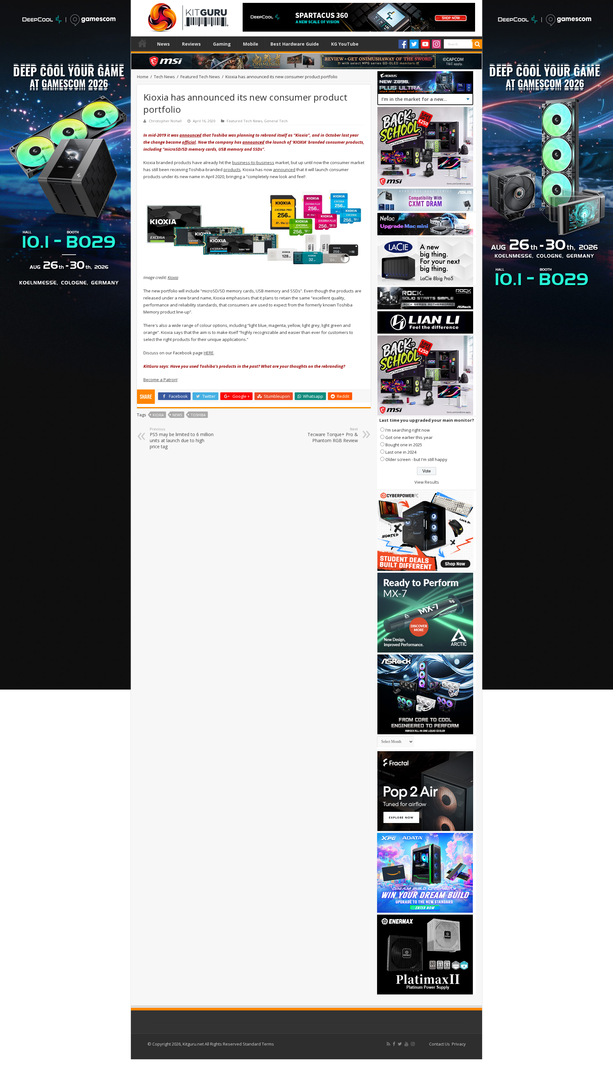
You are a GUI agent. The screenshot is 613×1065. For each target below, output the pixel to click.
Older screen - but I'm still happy (416, 459)
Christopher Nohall (165, 120)
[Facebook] (402, 44)
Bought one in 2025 (403, 445)
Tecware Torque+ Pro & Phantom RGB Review (332, 435)
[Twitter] (414, 44)
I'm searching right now (407, 430)
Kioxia (173, 277)
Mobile (250, 44)
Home (142, 43)
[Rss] (388, 1044)
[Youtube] (425, 44)
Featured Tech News (200, 76)
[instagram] (412, 1044)
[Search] (477, 44)
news (177, 414)
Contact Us (439, 1044)
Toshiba (198, 414)
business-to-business (253, 162)
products (232, 169)
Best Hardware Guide (294, 44)
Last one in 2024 (400, 452)
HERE (209, 353)
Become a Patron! (160, 379)
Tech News (164, 76)
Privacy (459, 1044)
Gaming (222, 44)
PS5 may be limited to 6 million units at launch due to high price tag (182, 438)
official (189, 142)
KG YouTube (345, 44)
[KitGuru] (187, 15)
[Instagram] (436, 44)
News (163, 44)
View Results (426, 482)
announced (190, 135)
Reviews (191, 44)
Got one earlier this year (409, 437)
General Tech (276, 120)
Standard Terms (258, 1044)
